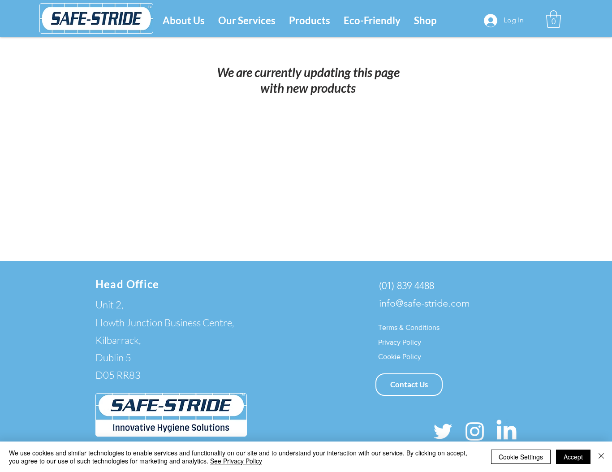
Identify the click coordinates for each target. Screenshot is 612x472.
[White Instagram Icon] (474, 431)
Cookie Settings (521, 456)
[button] (246, 20)
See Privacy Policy (236, 460)
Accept (573, 456)
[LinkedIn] (506, 431)
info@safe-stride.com (424, 303)
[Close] (601, 457)
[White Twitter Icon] (443, 431)
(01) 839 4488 (406, 286)
